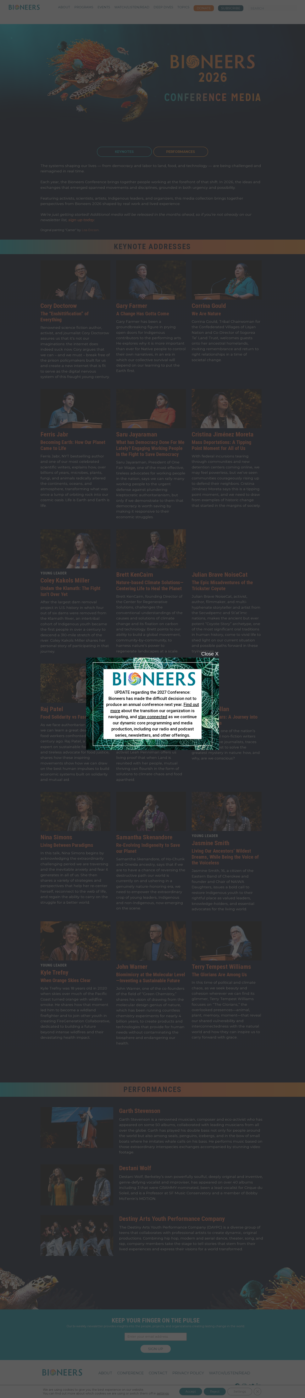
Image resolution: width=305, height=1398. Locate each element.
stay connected (152, 716)
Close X (209, 654)
